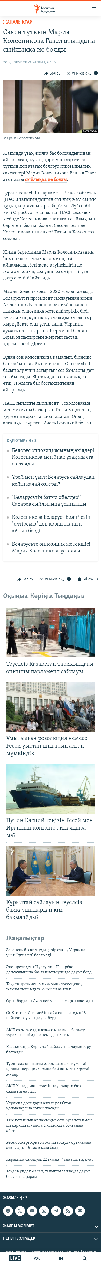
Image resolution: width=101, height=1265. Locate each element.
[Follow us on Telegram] (56, 1211)
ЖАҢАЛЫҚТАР (17, 22)
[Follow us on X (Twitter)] (20, 1211)
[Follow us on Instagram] (44, 1211)
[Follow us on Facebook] (8, 1211)
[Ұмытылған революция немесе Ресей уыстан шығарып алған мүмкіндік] (50, 707)
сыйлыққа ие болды (46, 179)
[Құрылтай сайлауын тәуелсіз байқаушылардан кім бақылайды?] (50, 871)
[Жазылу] (80, 1211)
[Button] (52, 73)
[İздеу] (84, 1258)
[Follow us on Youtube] (32, 1211)
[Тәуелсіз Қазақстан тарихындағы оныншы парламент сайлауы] (50, 632)
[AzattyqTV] (60, 1258)
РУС (37, 1258)
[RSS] (68, 1211)
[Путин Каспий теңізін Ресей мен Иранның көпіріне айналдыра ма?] (50, 789)
